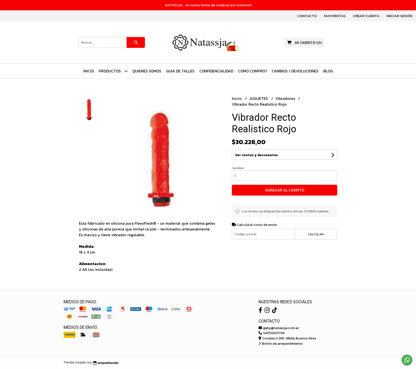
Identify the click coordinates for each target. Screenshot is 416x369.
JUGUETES (259, 98)
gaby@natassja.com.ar (280, 328)
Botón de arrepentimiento (282, 343)
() (308, 42)
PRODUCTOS (110, 71)
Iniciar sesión (399, 16)
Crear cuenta (366, 16)
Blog (328, 71)
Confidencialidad (216, 71)
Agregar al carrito (284, 190)
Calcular (316, 234)
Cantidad (238, 168)
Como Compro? (252, 71)
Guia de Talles (180, 71)
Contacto (307, 16)
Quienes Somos (146, 71)
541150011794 (273, 333)
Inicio (88, 71)
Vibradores (285, 98)
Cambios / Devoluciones (295, 71)
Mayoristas (335, 16)
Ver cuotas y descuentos (256, 155)
